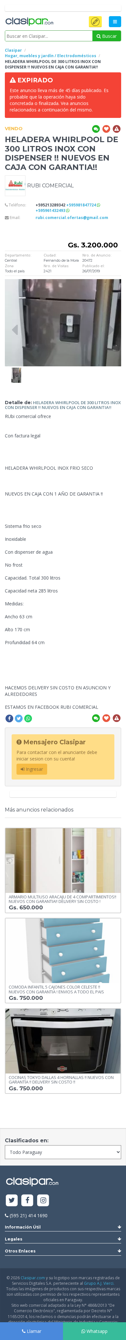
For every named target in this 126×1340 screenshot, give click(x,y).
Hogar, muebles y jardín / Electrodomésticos (50, 55)
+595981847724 (81, 205)
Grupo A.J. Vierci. (99, 1283)
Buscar (109, 36)
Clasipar (13, 50)
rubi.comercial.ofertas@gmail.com (72, 217)
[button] (95, 21)
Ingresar (34, 769)
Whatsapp (96, 1331)
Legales (13, 1239)
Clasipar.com (33, 1278)
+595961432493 (51, 210)
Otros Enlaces (20, 1251)
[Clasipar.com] (29, 21)
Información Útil (23, 1227)
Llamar (33, 1331)
